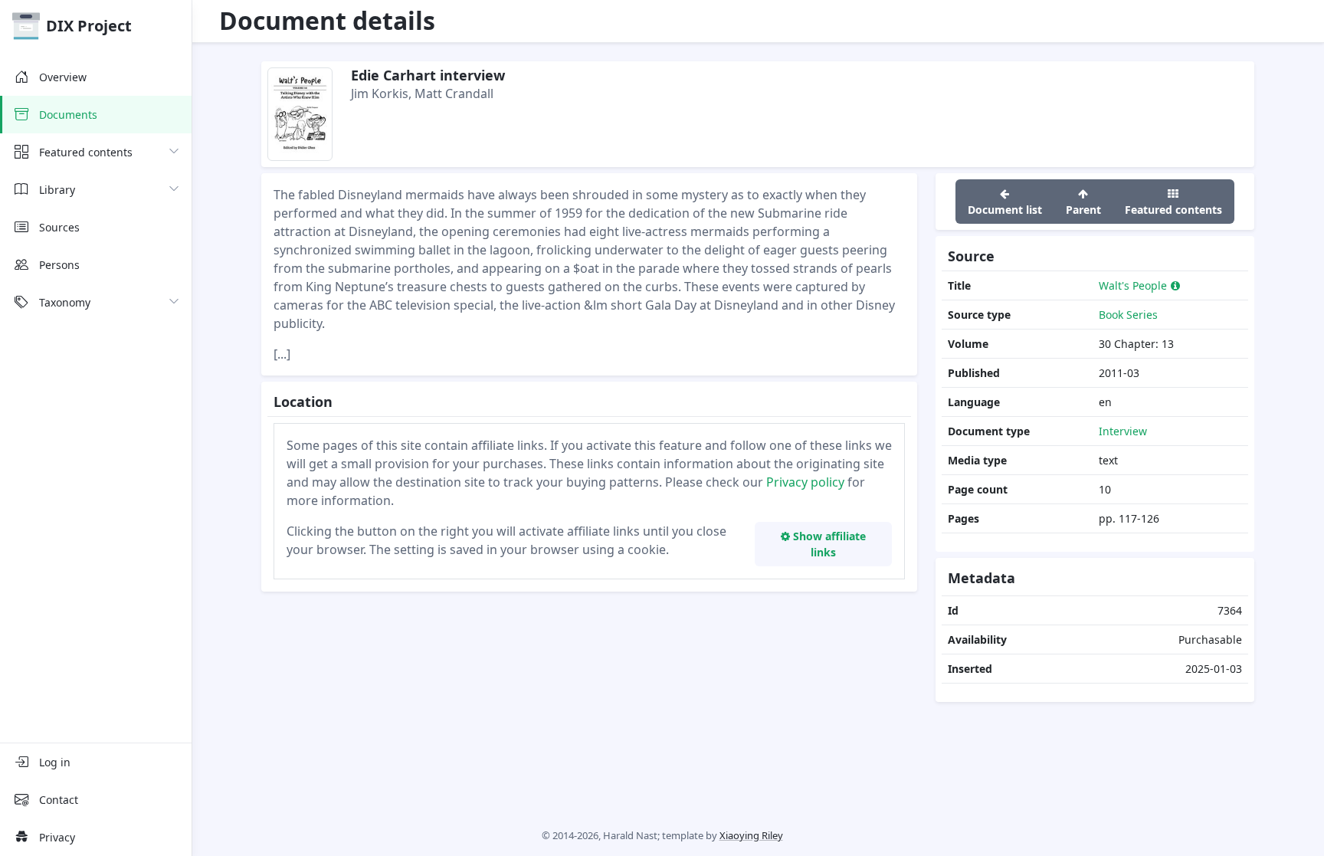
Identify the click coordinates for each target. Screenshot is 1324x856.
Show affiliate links (828, 544)
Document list (1005, 209)
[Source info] (1175, 285)
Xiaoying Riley (751, 835)
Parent (1083, 209)
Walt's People (1133, 285)
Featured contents (1173, 209)
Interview (1123, 431)
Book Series (1128, 314)
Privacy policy (805, 482)
